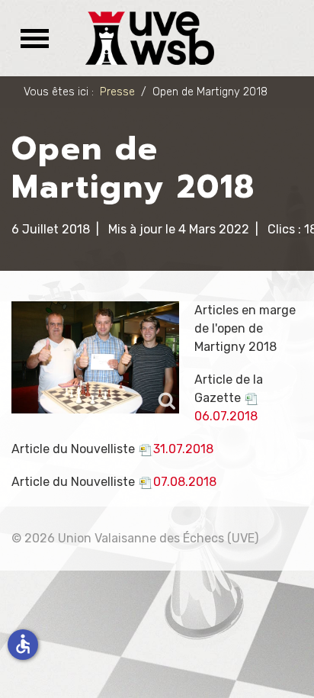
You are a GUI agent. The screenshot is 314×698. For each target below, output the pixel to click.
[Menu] (30, 38)
